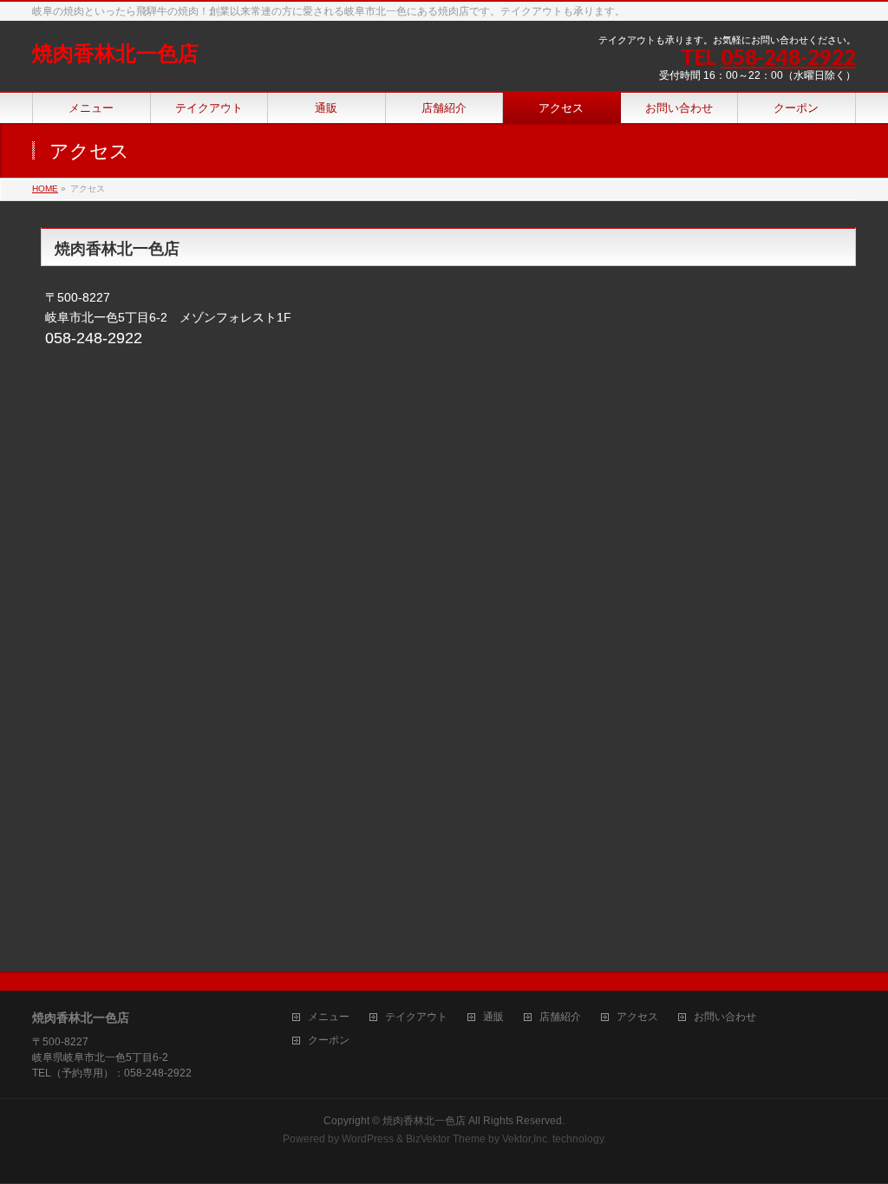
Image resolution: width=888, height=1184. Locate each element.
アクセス (637, 1017)
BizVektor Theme (446, 1139)
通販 (493, 1017)
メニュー (328, 1017)
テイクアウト (416, 1017)
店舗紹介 (560, 1017)
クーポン (328, 1040)
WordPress (368, 1139)
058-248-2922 (788, 56)
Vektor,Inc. (526, 1139)
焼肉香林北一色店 (115, 53)
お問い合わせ (725, 1017)
